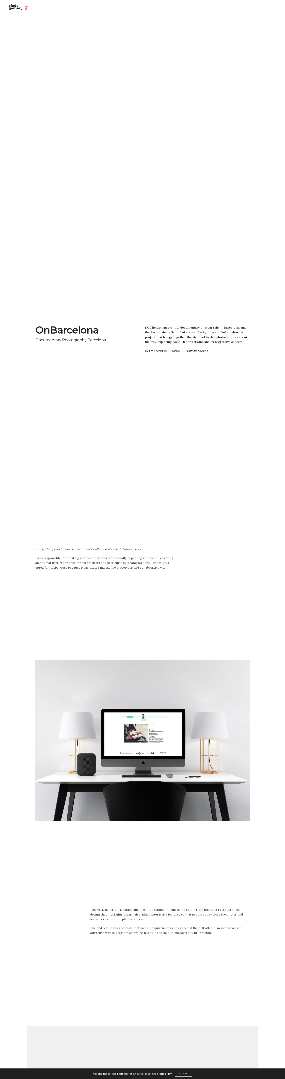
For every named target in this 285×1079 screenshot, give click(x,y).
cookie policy (164, 1073)
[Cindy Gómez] (19, 7)
